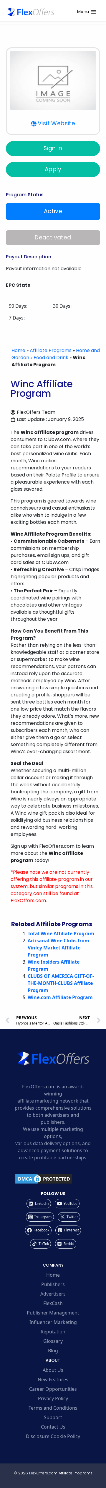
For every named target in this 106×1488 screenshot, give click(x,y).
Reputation (53, 1331)
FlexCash (53, 1303)
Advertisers (53, 1294)
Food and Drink (51, 357)
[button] (53, 123)
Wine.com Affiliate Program (60, 997)
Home (18, 350)
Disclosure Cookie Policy (53, 1436)
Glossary (53, 1341)
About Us (53, 1370)
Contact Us (53, 1427)
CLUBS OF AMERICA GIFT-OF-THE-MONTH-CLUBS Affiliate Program (61, 983)
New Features (53, 1379)
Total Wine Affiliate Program (61, 933)
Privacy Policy (53, 1398)
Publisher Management (53, 1312)
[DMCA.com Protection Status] (53, 1179)
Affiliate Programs (51, 350)
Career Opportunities (53, 1389)
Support (53, 1417)
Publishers (53, 1284)
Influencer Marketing (53, 1322)
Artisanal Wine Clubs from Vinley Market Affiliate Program (58, 947)
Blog (53, 1350)
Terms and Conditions (53, 1408)
